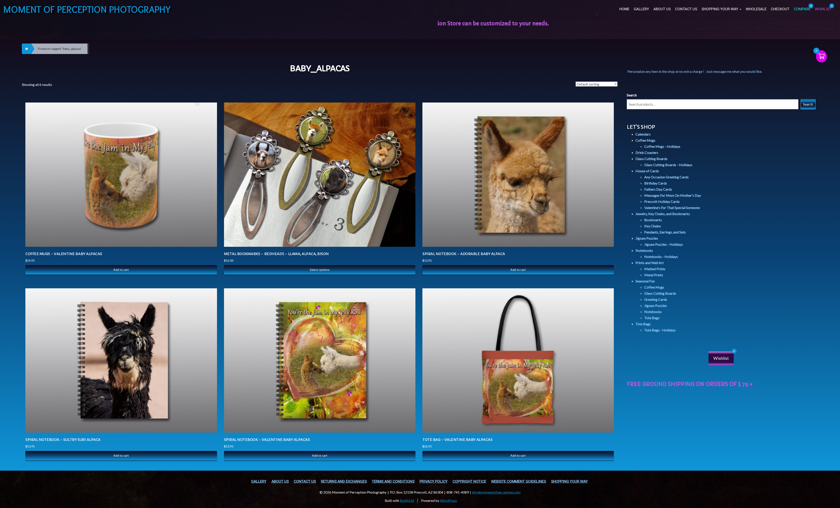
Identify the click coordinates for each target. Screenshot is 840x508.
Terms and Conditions (393, 481)
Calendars (643, 134)
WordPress (448, 500)
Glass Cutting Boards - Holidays (668, 165)
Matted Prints (654, 269)
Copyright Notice (469, 481)
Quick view (209, 116)
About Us (662, 9)
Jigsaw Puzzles (646, 238)
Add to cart (121, 269)
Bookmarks (653, 220)
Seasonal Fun (645, 281)
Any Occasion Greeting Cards (666, 177)
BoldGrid (407, 500)
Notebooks (644, 250)
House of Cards (647, 171)
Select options (320, 269)
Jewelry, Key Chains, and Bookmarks (662, 214)
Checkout (780, 9)
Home (624, 9)
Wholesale (756, 9)
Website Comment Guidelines (518, 481)
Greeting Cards (655, 299)
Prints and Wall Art (649, 263)
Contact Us (686, 9)
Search (632, 95)
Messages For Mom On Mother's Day (672, 195)
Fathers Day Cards (658, 189)
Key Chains (652, 226)
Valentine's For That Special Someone (672, 207)
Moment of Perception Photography (87, 9)
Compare (209, 105)
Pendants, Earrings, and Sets (665, 232)
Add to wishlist (209, 127)
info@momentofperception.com (496, 492)
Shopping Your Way (720, 9)
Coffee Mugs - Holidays (662, 146)
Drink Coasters (646, 152)
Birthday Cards (655, 183)
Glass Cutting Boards (651, 159)
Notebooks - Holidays (661, 256)
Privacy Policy (434, 481)
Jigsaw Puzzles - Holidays (663, 244)
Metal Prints (653, 275)
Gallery (641, 9)
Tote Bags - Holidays (660, 330)
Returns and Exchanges (344, 481)
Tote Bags (652, 318)
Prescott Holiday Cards (662, 201)
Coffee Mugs (645, 140)
